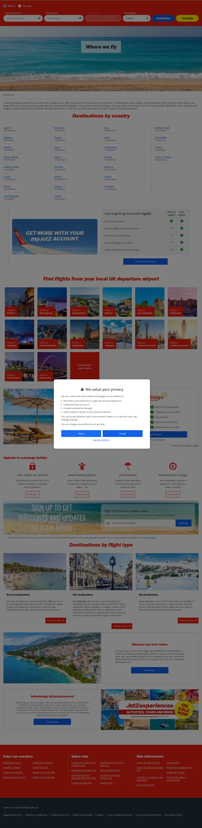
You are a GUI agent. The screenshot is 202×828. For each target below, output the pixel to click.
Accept (122, 433)
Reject (81, 433)
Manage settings (101, 439)
